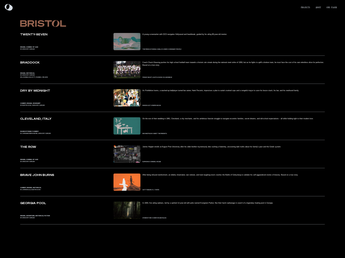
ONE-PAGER (331, 7)
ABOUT (318, 7)
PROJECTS (305, 7)
